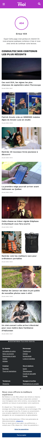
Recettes (6, 369)
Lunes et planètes (29, 359)
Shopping (6, 384)
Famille (25, 376)
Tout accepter (21, 435)
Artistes (5, 361)
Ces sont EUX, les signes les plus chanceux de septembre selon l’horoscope (21, 83)
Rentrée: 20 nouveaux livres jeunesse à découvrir (20, 153)
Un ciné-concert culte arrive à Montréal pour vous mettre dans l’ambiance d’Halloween (20, 328)
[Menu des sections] (4, 4)
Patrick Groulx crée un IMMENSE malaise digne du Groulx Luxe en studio (21, 118)
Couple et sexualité (29, 374)
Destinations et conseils (31, 384)
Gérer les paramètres (22, 429)
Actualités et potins (9, 351)
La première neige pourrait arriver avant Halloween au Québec (20, 187)
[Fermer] (40, 388)
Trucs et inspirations (9, 371)
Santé (25, 369)
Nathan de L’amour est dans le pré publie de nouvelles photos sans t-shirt (21, 291)
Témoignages (27, 371)
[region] (21, 412)
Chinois (25, 354)
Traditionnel (27, 351)
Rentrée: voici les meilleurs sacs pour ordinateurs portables (19, 257)
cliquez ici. (19, 421)
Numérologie (27, 356)
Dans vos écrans (8, 354)
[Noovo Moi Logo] (21, 4)
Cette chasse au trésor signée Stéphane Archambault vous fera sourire (20, 222)
